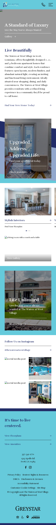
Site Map (41, 488)
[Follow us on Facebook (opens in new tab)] (25, 467)
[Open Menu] (51, 5)
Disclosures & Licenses (32, 479)
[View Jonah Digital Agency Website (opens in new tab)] (35, 517)
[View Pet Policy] (27, 516)
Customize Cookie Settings (23, 488)
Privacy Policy (14, 475)
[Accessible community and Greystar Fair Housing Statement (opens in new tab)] (22, 516)
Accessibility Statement (28, 483)
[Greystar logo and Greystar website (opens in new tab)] (28, 508)
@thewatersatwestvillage (17, 350)
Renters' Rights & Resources (35, 475)
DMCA (16, 479)
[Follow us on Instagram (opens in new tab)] (30, 467)
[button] (26, 230)
